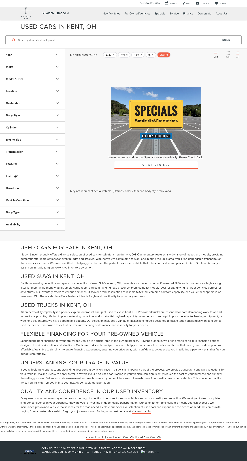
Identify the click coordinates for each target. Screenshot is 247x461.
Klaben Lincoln (141, 411)
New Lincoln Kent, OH (120, 437)
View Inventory (156, 165)
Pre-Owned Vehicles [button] (137, 13)
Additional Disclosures (129, 448)
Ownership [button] (204, 13)
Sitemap (91, 448)
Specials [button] (160, 13)
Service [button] (174, 13)
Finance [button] (188, 13)
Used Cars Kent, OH (148, 437)
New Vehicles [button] (111, 13)
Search (226, 40)
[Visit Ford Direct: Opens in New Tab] (150, 451)
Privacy (104, 448)
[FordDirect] (29, 452)
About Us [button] (221, 13)
